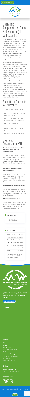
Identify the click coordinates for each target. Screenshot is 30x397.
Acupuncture (7, 347)
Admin (15, 395)
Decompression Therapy (10, 349)
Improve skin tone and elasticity (14, 118)
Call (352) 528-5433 (7, 2)
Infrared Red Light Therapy (11, 356)
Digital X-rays (6, 358)
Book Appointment (8, 301)
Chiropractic (6, 343)
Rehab (5, 345)
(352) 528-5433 (8, 376)
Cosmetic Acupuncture (13, 219)
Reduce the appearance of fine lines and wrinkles (14, 115)
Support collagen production (14, 121)
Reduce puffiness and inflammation (11, 125)
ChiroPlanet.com (13, 388)
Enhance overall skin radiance (14, 133)
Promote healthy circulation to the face (14, 130)
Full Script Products (9, 360)
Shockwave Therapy (9, 354)
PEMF (4, 351)
